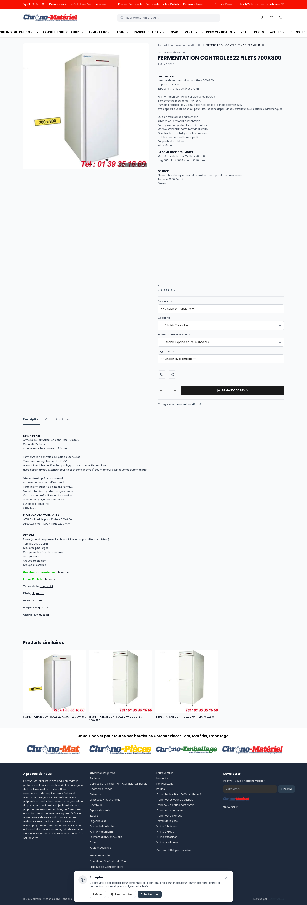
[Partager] (172, 374)
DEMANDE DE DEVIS (235, 390)
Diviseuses (96, 794)
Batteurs (95, 778)
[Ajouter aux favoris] (162, 374)
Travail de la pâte (167, 821)
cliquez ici (63, 572)
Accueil (162, 45)
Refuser (98, 894)
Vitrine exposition (166, 837)
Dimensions (165, 301)
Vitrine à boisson (166, 826)
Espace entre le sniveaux (174, 334)
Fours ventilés (164, 773)
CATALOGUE (230, 807)
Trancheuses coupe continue (174, 799)
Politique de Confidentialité (106, 867)
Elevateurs (96, 805)
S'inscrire (286, 789)
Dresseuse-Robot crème (105, 799)
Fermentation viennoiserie (106, 837)
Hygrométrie (166, 351)
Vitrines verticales (167, 842)
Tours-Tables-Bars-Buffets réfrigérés (179, 794)
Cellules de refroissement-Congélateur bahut (118, 783)
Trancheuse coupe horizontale (175, 805)
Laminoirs (162, 778)
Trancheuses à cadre (169, 810)
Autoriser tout (150, 894)
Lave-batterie (164, 783)
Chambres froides (101, 789)
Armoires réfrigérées (102, 773)
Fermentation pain (101, 831)
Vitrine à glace (165, 831)
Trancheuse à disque (169, 815)
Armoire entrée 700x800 (186, 45)
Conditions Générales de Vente (109, 861)
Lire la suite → (166, 290)
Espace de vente (100, 810)
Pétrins (160, 789)
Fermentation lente (102, 826)
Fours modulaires (100, 847)
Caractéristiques (57, 419)
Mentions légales (100, 855)
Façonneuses (98, 821)
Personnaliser (124, 894)
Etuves (94, 815)
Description (31, 419)
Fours (93, 842)
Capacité (164, 318)
